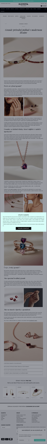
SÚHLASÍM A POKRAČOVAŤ (23, 228)
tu (3, 225)
